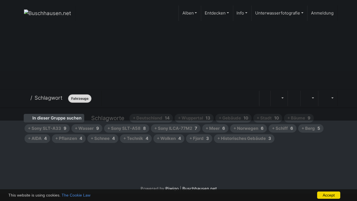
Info (240, 13)
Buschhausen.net (199, 188)
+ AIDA (37, 138)
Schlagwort (48, 98)
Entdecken (215, 13)
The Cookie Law (76, 195)
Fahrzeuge (79, 98)
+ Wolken (169, 138)
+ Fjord (199, 138)
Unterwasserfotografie (277, 13)
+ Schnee (103, 138)
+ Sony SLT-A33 (47, 128)
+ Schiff (282, 128)
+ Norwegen (248, 128)
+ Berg (310, 128)
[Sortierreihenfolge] (279, 98)
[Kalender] (309, 98)
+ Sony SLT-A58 (126, 128)
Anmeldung (322, 13)
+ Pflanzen (68, 138)
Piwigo (172, 188)
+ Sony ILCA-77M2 (175, 128)
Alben (188, 13)
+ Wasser (87, 128)
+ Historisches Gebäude (244, 138)
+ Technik (135, 138)
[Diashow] (294, 98)
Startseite (26, 98)
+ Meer (215, 128)
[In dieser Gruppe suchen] (264, 98)
